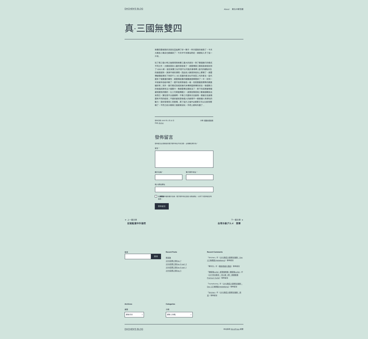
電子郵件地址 (191, 172)
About (226, 9)
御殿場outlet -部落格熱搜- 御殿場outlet (224, 272)
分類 (167, 309)
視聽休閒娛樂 (208, 120)
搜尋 (126, 252)
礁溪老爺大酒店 (225, 266)
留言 (157, 148)
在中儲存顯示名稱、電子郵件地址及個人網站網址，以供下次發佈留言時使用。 (185, 197)
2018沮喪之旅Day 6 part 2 (176, 264)
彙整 (126, 309)
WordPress (235, 329)
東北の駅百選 (237, 9)
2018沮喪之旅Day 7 (173, 261)
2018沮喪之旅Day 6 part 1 (176, 268)
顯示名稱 (159, 172)
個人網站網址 (160, 184)
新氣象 (168, 258)
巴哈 (176, 49)
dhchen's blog (134, 8)
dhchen (161, 123)
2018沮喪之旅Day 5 (173, 271)
